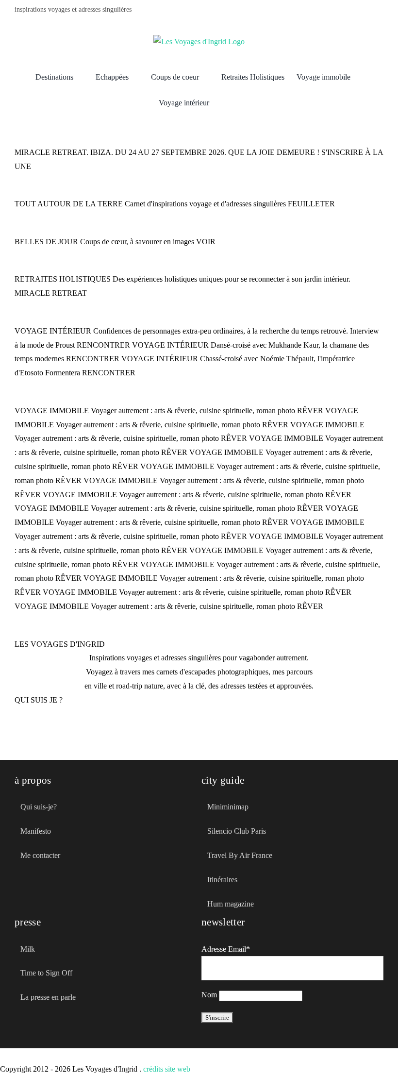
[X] (349, 11)
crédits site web (166, 1069)
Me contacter (40, 855)
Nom (209, 995)
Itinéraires (222, 879)
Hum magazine (230, 904)
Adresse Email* (225, 949)
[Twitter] (35, 899)
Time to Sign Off (46, 973)
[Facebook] (334, 11)
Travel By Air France (239, 855)
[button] (224, 103)
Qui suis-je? (38, 807)
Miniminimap (228, 807)
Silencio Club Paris (236, 831)
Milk (27, 949)
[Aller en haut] (351, 1066)
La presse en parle (48, 997)
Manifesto (35, 831)
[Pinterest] (365, 11)
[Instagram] (380, 11)
